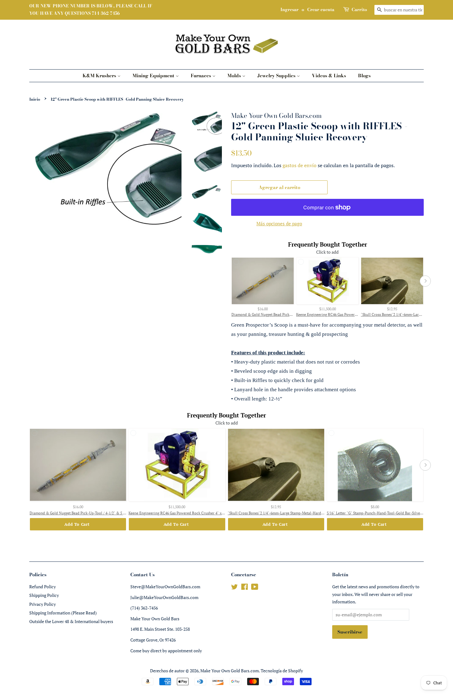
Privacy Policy (42, 604)
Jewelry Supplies (277, 75)
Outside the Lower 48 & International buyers (71, 621)
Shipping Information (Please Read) (63, 613)
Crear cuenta (320, 9)
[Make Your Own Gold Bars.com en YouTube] (254, 588)
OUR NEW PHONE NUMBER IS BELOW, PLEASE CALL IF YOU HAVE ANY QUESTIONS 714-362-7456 (90, 9)
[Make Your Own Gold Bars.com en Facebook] (244, 588)
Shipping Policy (44, 595)
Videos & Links (329, 75)
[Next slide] (425, 281)
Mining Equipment (154, 75)
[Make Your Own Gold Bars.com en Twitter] (234, 588)
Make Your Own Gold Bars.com (229, 671)
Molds (234, 75)
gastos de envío (299, 165)
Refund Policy (42, 586)
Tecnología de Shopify (282, 671)
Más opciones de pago (279, 223)
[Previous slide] (229, 281)
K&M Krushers (100, 75)
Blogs (364, 75)
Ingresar (289, 9)
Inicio (34, 99)
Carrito (359, 9)
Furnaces (201, 75)
